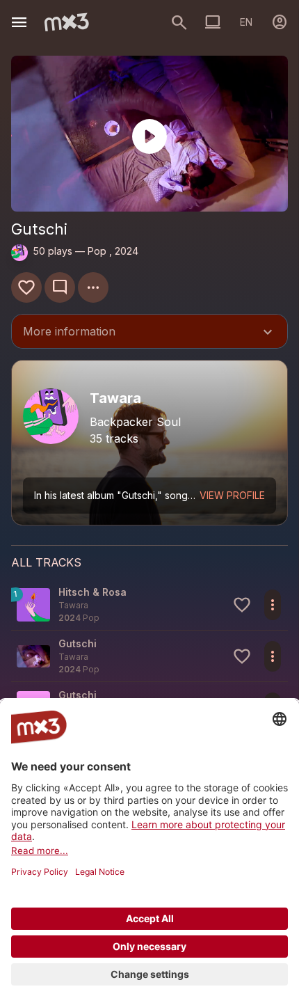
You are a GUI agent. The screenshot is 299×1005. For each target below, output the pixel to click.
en (246, 22)
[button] (149, 604)
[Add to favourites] (26, 287)
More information (149, 332)
